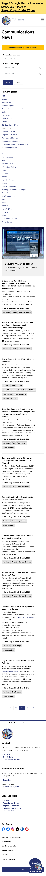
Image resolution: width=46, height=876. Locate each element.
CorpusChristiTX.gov (26, 617)
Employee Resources (11, 805)
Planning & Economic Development (15, 189)
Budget (4, 112)
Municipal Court (7, 180)
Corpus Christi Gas (8, 131)
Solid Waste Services (9, 218)
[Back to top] (23, 869)
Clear (18, 82)
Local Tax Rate (8, 811)
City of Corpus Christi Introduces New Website (18, 661)
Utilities (32, 390)
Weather (5, 206)
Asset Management (9, 105)
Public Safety (7, 394)
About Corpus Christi (11, 803)
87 (28, 707)
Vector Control (7, 222)
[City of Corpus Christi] (13, 20)
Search (8, 82)
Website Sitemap (7, 850)
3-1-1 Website (8, 757)
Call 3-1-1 (6, 754)
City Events (6, 115)
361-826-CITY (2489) (11, 787)
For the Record (7, 157)
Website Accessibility (9, 846)
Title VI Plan (6, 855)
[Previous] (6, 708)
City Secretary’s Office (10, 125)
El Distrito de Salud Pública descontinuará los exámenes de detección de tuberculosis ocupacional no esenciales (18, 285)
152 (34, 707)
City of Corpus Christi (11, 308)
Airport (19, 385)
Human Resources (8, 164)
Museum (5, 183)
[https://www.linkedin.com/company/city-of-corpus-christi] (22, 829)
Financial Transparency (12, 808)
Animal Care (6, 102)
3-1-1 (15, 399)
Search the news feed (11, 55)
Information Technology (10, 167)
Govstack (12, 859)
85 (16, 707)
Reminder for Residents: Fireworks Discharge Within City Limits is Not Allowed (17, 460)
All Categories (9, 91)
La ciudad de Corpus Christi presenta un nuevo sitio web (18, 607)
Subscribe (7, 780)
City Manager (7, 399)
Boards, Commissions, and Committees (16, 109)
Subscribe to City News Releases (24, 47)
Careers (6, 800)
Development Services (10, 138)
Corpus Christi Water (9, 134)
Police (4, 215)
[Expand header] (43, 20)
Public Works (22, 390)
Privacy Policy (6, 841)
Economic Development (11, 141)
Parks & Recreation (9, 390)
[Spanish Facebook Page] (8, 829)
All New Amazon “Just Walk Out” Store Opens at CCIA (19, 573)
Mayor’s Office (7, 209)
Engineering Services (19, 521)
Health (14, 312)
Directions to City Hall (11, 759)
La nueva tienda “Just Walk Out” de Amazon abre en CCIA (17, 537)
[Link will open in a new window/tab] (3, 829)
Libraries (5, 173)
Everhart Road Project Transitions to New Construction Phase (17, 498)
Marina (4, 176)
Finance (5, 151)
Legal (4, 170)
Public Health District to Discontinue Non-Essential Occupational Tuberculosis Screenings (17, 325)
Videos (4, 202)
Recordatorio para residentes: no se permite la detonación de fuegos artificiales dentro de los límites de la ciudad (18, 413)
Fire (13, 385)
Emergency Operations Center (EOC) (15, 144)
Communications (25, 312)
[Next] (40, 708)
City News (6, 312)
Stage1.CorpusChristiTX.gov (18, 10)
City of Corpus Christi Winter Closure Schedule (18, 360)
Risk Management (8, 196)
